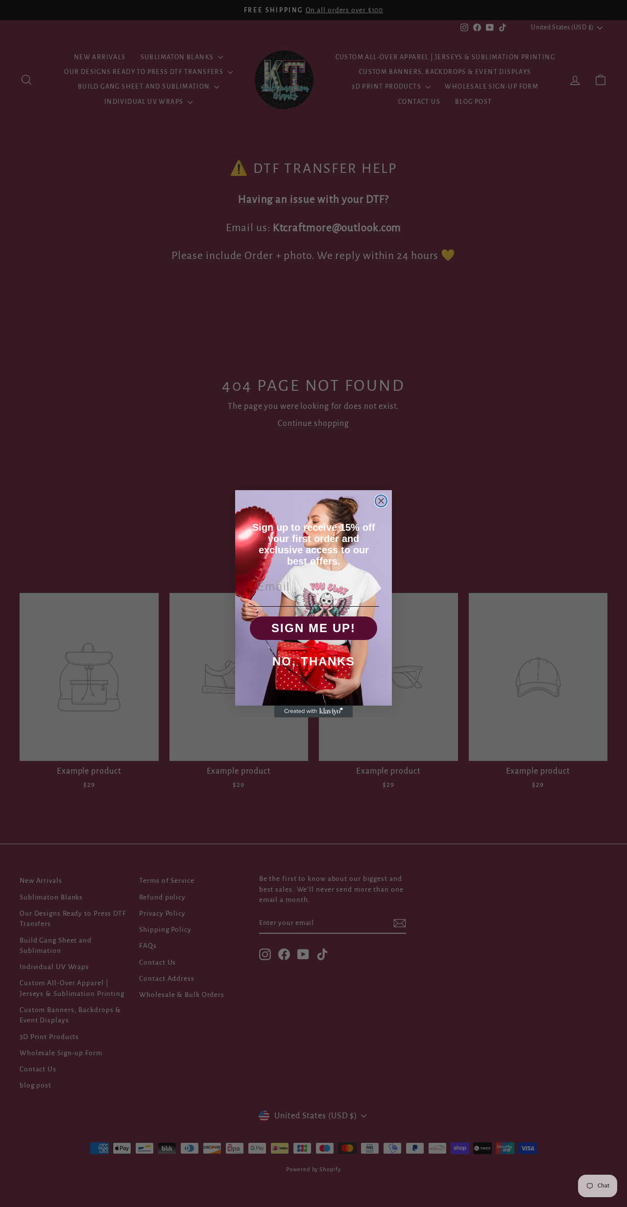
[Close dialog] (381, 501)
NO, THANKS (313, 661)
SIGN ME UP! (313, 628)
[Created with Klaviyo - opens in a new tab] (313, 711)
